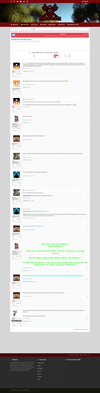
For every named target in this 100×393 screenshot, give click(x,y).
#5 (87, 139)
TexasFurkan (25, 71)
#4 (87, 120)
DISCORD (44, 24)
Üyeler (35, 24)
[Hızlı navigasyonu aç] (88, 29)
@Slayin (25, 226)
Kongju (13, 161)
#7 (87, 175)
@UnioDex (25, 63)
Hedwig (24, 321)
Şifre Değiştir (40, 368)
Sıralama (53, 24)
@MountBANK (30, 226)
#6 (87, 157)
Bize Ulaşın (76, 354)
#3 (87, 107)
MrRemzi (14, 282)
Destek (62, 24)
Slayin (13, 318)
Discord (63, 34)
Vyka (21, 41)
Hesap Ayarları (40, 362)
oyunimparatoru (15, 179)
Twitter (39, 379)
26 (20, 92)
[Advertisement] (50, 46)
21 (20, 147)
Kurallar (85, 354)
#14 (87, 318)
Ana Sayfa (71, 354)
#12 (87, 278)
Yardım (81, 354)
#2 (87, 84)
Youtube (39, 373)
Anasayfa (15, 24)
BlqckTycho (14, 143)
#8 (87, 198)
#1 (87, 68)
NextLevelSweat (16, 88)
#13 (87, 296)
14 (20, 130)
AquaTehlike (25, 281)
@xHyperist (36, 226)
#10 (87, 229)
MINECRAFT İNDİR (73, 24)
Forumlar (25, 24)
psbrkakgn (14, 123)
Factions (13, 41)
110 (20, 324)
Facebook (39, 376)
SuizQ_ (13, 300)
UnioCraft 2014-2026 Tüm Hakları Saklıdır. (20, 389)
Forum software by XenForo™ (22, 391)
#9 (87, 218)
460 (20, 184)
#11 (87, 267)
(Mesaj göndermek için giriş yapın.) (81, 329)
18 (20, 166)
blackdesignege (16, 233)
